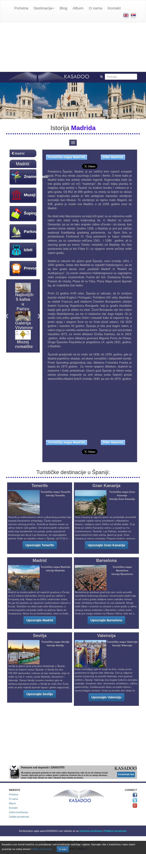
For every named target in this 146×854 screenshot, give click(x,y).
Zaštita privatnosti (19, 816)
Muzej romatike (24, 344)
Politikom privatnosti (115, 830)
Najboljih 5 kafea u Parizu (24, 301)
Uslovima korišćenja (90, 830)
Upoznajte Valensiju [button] (106, 697)
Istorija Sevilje (55, 645)
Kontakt (114, 8)
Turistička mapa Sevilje (55, 641)
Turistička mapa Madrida (66, 157)
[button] (7, 316)
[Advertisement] (73, 47)
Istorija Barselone (122, 574)
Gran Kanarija (106, 485)
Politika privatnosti (41, 849)
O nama (95, 8)
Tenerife (40, 485)
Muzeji (30, 195)
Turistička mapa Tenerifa (55, 491)
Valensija (106, 635)
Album (78, 8)
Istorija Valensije (122, 645)
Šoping (30, 213)
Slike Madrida (113, 157)
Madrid (19, 153)
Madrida (83, 127)
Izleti (28, 250)
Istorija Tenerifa (55, 495)
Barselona (106, 560)
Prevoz (30, 268)
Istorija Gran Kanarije (122, 499)
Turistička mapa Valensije (122, 641)
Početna (21, 8)
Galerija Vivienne (24, 325)
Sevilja (39, 635)
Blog (63, 8)
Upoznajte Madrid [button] (39, 620)
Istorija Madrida (55, 570)
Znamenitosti (36, 176)
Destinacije (43, 8)
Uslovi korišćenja (18, 812)
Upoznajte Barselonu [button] (106, 620)
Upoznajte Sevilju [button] (39, 694)
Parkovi (31, 231)
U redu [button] (63, 849)
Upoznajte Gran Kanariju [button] (106, 545)
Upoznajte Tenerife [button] (39, 545)
